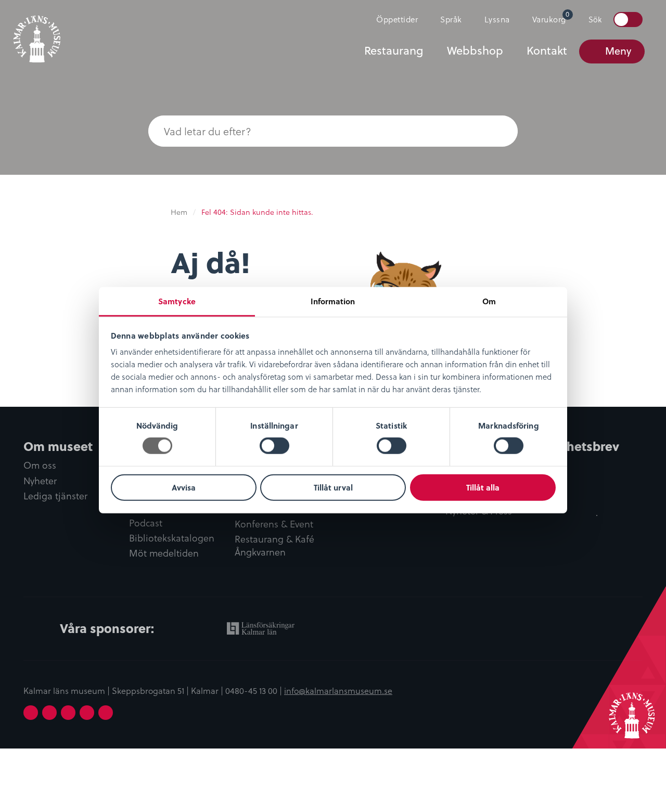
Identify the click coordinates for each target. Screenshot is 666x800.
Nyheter (40, 480)
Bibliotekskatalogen (171, 538)
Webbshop (475, 50)
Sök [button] (594, 19)
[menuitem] (393, 19)
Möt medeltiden (164, 553)
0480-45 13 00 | (254, 690)
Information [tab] (333, 301)
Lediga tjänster (55, 495)
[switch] (274, 445)
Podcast (145, 523)
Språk (451, 19)
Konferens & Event (274, 524)
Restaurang (393, 50)
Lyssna (497, 19)
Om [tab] (489, 301)
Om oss (39, 465)
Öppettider (397, 19)
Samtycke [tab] (177, 301)
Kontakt (547, 50)
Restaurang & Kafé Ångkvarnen (274, 546)
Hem (179, 212)
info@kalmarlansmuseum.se (338, 690)
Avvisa (184, 487)
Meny (618, 51)
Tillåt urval (333, 487)
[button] (497, 131)
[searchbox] (312, 131)
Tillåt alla (482, 487)
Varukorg (551, 17)
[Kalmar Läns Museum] (37, 33)
